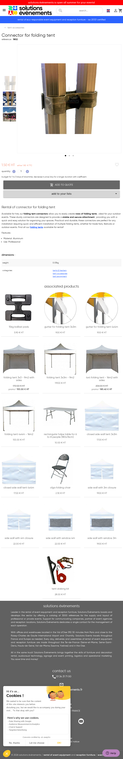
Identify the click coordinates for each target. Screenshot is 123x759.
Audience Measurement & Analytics (24, 724)
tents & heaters (59, 270)
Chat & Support (15, 727)
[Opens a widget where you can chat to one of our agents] (111, 753)
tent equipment (60, 276)
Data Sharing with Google (20, 721)
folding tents (36, 227)
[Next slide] (116, 99)
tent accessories (60, 273)
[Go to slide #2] (10, 99)
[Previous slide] (22, 99)
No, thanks (14, 743)
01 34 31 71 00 (63, 676)
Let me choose (36, 743)
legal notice (73, 741)
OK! (59, 743)
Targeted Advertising (18, 730)
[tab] (65, 155)
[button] (7, 753)
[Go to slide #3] (10, 114)
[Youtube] (82, 723)
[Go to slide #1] (10, 83)
